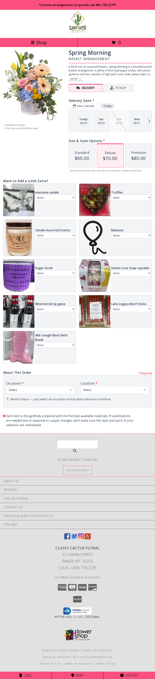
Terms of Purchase (78, 663)
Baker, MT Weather (56, 657)
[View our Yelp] (88, 538)
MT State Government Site (92, 657)
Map (79, 675)
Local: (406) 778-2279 (77, 567)
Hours (131, 675)
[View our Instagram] (81, 538)
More (74, 79)
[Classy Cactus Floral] (77, 32)
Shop (41, 42)
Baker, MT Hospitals (98, 650)
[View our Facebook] (67, 538)
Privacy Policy (50, 663)
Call (27, 675)
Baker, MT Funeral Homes (61, 650)
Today (107, 106)
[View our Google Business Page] (74, 538)
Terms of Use (106, 663)
